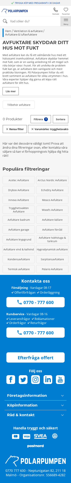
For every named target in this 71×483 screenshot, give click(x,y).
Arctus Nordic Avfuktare (52, 180)
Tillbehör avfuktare (18, 105)
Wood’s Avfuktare (52, 210)
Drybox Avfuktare (18, 190)
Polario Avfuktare (52, 269)
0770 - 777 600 (38, 302)
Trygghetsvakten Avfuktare (19, 209)
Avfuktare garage (18, 229)
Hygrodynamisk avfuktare (52, 249)
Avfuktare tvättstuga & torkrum (52, 239)
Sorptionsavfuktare (52, 259)
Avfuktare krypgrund (18, 239)
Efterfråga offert (35, 358)
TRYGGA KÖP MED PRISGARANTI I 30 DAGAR (37, 3)
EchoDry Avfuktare (52, 190)
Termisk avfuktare (19, 269)
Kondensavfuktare (19, 259)
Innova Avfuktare (18, 200)
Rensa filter (16, 129)
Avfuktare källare (52, 219)
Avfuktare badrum (19, 219)
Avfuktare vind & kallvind (18, 249)
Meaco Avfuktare (52, 200)
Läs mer (11, 91)
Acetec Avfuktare (19, 180)
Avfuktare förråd (52, 229)
